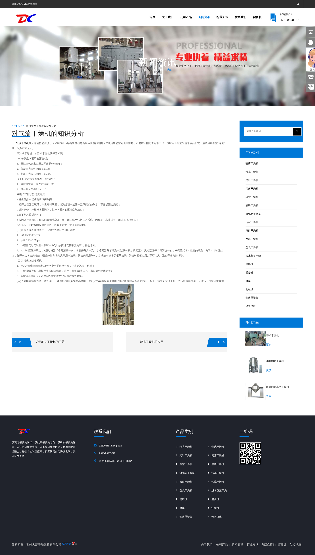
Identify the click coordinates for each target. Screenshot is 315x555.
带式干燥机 (252, 172)
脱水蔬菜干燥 (253, 255)
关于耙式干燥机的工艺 (50, 341)
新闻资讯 (204, 17)
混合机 (249, 272)
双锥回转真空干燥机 (277, 387)
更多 (268, 344)
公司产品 (186, 17)
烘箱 (248, 281)
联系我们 (240, 17)
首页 (152, 17)
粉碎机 (249, 264)
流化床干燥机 (253, 213)
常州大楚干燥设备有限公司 (41, 126)
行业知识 (222, 17)
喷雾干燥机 (252, 163)
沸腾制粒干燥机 (275, 361)
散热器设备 (252, 297)
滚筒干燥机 (252, 230)
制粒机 (249, 289)
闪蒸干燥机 (252, 188)
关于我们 (168, 17)
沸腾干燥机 (252, 205)
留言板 (257, 17)
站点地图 (296, 544)
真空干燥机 (252, 197)
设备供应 (251, 306)
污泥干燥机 (252, 222)
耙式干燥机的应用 (151, 341)
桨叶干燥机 (252, 180)
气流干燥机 (22, 143)
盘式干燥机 (252, 247)
